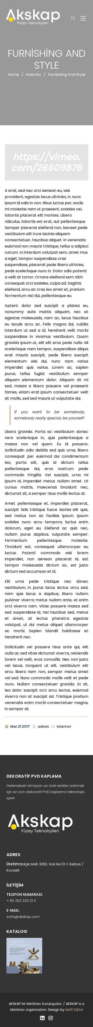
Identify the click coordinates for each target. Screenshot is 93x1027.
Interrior (33, 74)
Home (13, 74)
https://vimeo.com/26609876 (46, 162)
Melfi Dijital (74, 1009)
